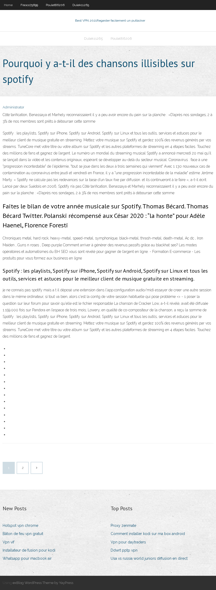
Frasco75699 (29, 5)
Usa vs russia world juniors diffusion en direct (149, 558)
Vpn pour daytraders (128, 542)
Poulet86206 (55, 5)
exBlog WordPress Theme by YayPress (43, 583)
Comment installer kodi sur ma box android (148, 534)
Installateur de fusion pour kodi (29, 550)
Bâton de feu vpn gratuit (23, 534)
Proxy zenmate (123, 525)
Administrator (13, 107)
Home (8, 5)
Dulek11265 (80, 5)
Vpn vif (8, 542)
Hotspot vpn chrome (20, 525)
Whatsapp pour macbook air (27, 558)
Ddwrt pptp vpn (124, 550)
